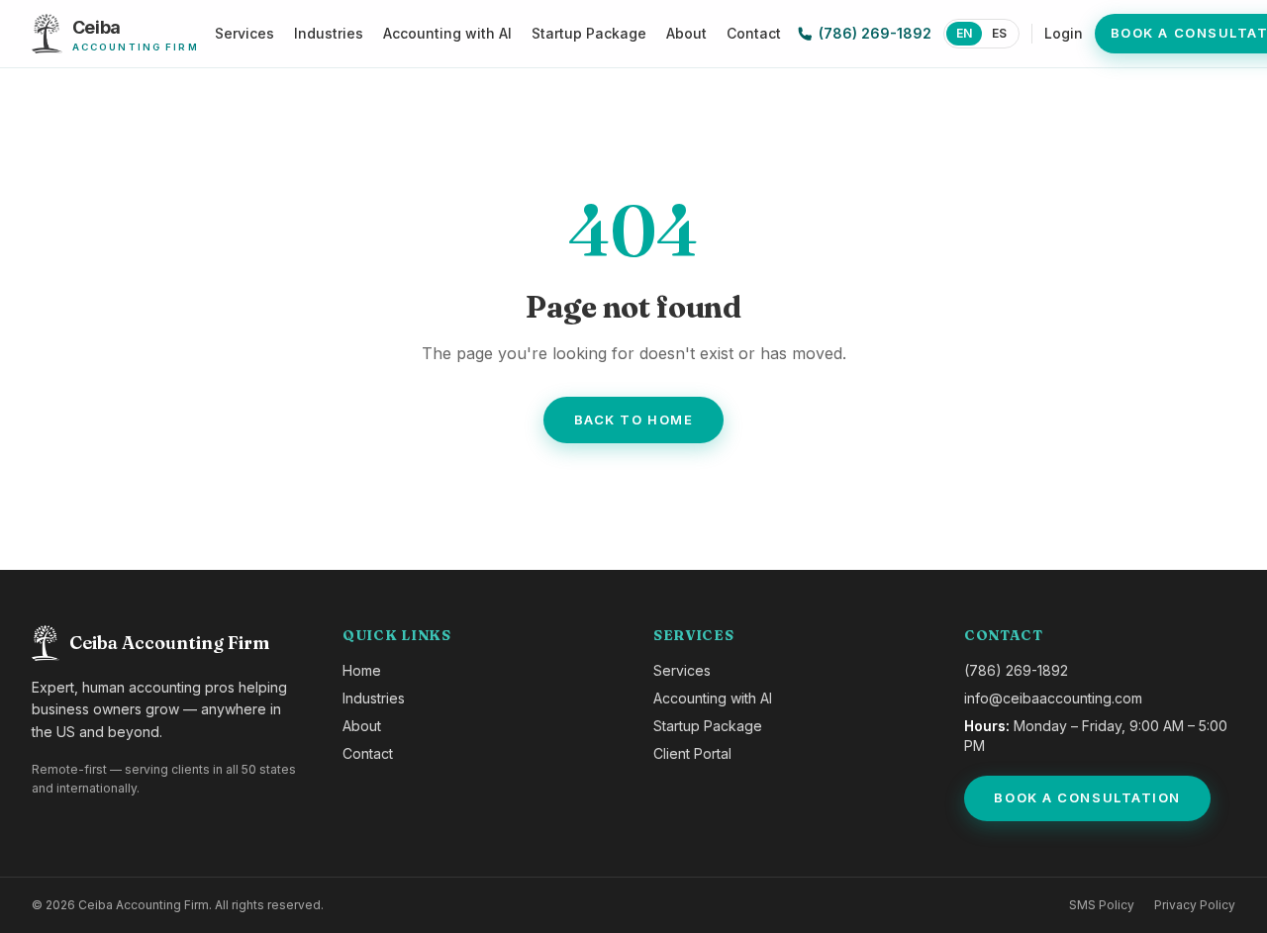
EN (964, 33)
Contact (754, 33)
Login (1063, 33)
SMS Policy (1101, 904)
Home (361, 670)
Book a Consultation (1087, 797)
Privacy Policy (1194, 904)
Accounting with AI (447, 33)
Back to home (634, 419)
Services (244, 33)
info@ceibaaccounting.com (1053, 698)
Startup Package (589, 33)
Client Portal (692, 753)
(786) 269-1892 (875, 33)
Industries (328, 33)
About (686, 33)
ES (999, 33)
